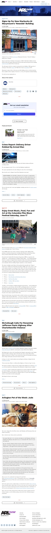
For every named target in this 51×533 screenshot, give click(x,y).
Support (43, 1)
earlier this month (5, 63)
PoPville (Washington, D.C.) (37, 520)
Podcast (31, 1)
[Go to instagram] (7, 525)
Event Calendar (23, 518)
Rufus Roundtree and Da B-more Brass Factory (17, 276)
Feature (3, 394)
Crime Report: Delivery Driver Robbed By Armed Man (16, 145)
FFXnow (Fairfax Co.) (36, 516)
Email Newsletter (23, 516)
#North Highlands (20, 194)
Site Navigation (22, 525)
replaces (13, 67)
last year (31, 371)
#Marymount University (7, 91)
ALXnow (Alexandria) (36, 514)
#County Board (17, 382)
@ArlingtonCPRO (22, 305)
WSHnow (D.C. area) (36, 525)
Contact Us (22, 514)
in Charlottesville (11, 348)
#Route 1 (24, 382)
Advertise (15, 1)
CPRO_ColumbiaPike (10, 307)
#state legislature (32, 382)
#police (28, 194)
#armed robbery (6, 194)
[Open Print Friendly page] (36, 91)
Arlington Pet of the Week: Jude (17, 397)
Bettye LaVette (15, 247)
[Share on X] (30, 91)
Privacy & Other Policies (24, 520)
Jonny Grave (11, 282)
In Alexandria (4, 369)
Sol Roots (10, 280)
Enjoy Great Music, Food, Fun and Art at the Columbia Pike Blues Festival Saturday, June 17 (18, 213)
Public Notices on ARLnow (25, 521)
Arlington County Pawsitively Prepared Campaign (25, 488)
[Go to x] (2, 525)
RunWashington (35, 523)
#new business (17, 91)
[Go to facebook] (4, 525)
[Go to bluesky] (15, 525)
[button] (33, 53)
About (9, 1)
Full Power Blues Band (13, 278)
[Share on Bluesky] (33, 91)
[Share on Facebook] (27, 91)
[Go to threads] (12, 525)
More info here (16, 303)
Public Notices (36, 1)
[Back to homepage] (4, 1)
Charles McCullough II (6, 349)
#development (12, 88)
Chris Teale (5, 26)
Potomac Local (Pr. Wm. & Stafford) (39, 521)
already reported (33, 187)
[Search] (48, 4)
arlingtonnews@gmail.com (9, 478)
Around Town (5, 18)
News (3, 141)
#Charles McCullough (7, 382)
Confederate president (6, 360)
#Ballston (5, 88)
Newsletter (26, 1)
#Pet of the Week (6, 497)
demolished (27, 67)
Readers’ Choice (23, 523)
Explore (20, 1)
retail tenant (15, 56)
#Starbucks (5, 93)
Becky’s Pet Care (33, 483)
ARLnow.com (6, 149)
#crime (13, 194)
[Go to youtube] (9, 525)
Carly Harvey (16, 280)
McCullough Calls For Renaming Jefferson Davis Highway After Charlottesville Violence (17, 325)
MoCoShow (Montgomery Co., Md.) (39, 518)
